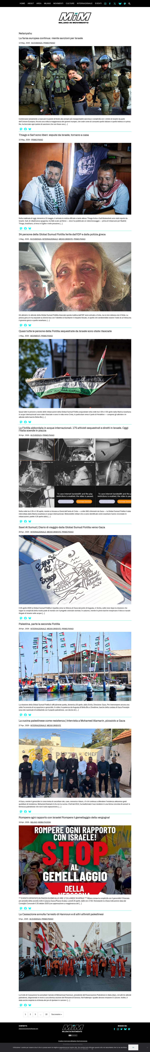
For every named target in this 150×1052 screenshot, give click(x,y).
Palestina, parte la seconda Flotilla (39, 624)
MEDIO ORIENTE (66, 239)
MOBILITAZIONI (44, 822)
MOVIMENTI (58, 3)
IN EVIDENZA (36, 43)
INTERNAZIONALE (84, 3)
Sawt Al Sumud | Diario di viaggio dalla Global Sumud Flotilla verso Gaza (62, 527)
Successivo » (56, 1014)
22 (46, 1014)
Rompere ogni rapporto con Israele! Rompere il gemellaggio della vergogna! (64, 817)
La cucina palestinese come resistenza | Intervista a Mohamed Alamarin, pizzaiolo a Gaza (72, 720)
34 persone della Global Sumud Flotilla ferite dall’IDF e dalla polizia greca (62, 234)
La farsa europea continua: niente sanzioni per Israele (51, 38)
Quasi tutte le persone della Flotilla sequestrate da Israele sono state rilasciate (65, 331)
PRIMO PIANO (49, 43)
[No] (147, 1047)
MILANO (47, 3)
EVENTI (98, 3)
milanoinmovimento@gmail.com (28, 1028)
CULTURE (70, 3)
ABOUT (31, 3)
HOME (22, 3)
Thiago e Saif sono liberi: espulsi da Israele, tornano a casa (54, 135)
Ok (133, 1047)
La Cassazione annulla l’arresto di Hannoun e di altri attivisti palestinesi (61, 914)
